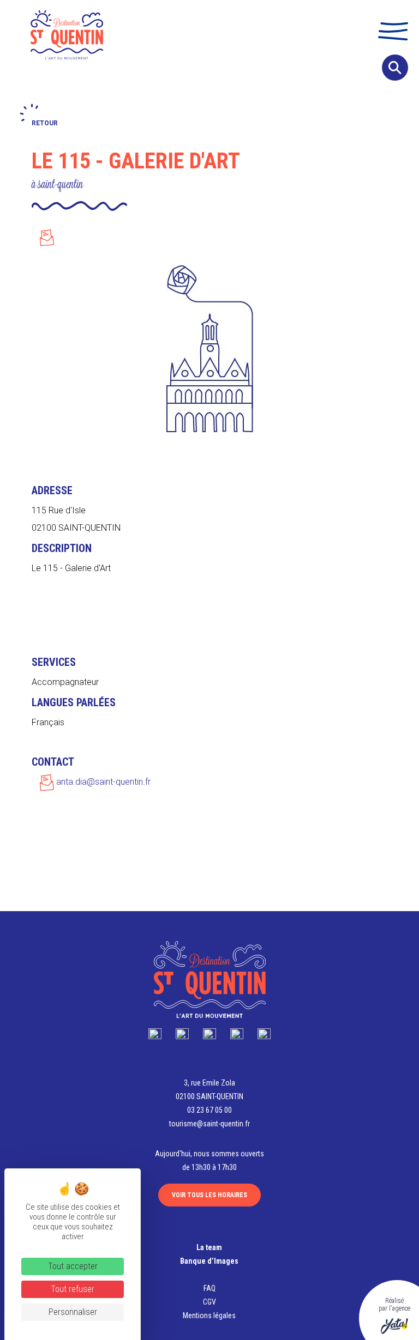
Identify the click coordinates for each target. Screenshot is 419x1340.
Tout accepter (73, 1266)
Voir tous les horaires (209, 1195)
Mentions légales (209, 1315)
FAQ (209, 1288)
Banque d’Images (209, 1261)
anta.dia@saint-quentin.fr (102, 782)
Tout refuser (72, 1289)
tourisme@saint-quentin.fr (209, 1123)
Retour (45, 123)
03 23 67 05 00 (209, 1110)
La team (209, 1247)
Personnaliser (73, 1312)
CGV (209, 1301)
